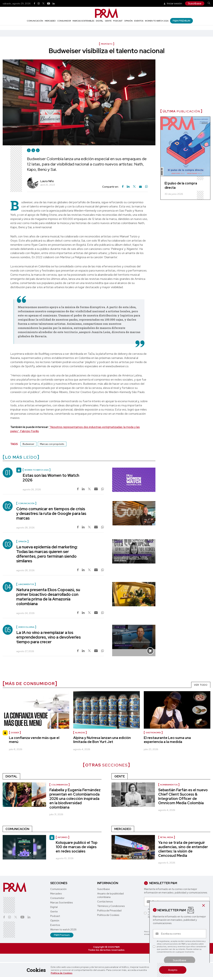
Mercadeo (50, 20)
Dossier (15, 732)
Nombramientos (169, 784)
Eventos (138, 20)
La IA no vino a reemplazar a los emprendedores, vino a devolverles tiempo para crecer (48, 637)
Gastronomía (153, 732)
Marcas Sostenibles (83, 20)
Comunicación (35, 20)
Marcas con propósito (52, 443)
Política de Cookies (61, 973)
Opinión (128, 20)
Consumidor (64, 20)
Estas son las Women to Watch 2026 (51, 478)
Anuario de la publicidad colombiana (110, 895)
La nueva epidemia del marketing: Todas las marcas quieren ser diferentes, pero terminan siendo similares (47, 553)
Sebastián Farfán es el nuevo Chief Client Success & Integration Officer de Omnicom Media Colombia (183, 796)
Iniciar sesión (174, 3)
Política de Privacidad (109, 910)
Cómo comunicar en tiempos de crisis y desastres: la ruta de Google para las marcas (51, 513)
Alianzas (80, 732)
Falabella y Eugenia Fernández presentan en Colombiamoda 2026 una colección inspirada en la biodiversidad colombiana (75, 799)
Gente (108, 20)
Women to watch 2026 (156, 20)
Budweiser (28, 443)
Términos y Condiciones (111, 906)
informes (62, 837)
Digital (99, 20)
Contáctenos (105, 901)
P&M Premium (181, 20)
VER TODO (201, 684)
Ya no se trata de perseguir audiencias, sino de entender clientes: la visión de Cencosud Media (183, 849)
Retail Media (166, 837)
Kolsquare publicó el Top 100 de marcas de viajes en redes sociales (76, 847)
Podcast (117, 20)
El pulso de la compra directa (181, 185)
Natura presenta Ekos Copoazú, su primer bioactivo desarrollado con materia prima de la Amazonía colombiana (48, 596)
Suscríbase (194, 3)
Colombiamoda (59, 784)
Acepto (172, 970)
